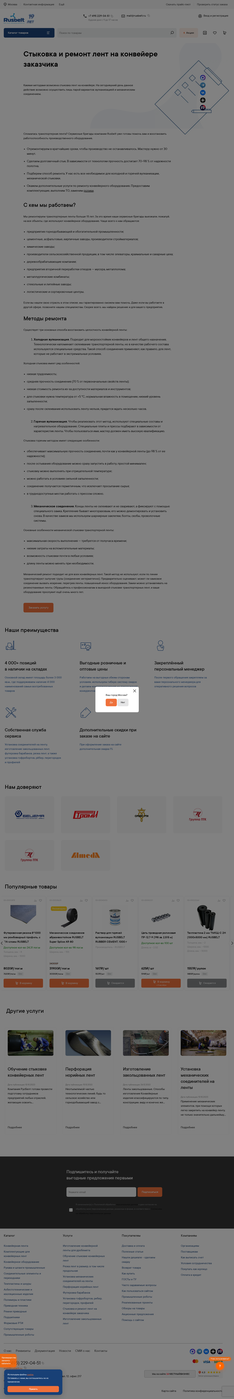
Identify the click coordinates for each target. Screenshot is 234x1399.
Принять (33, 1389)
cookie (30, 1374)
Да (111, 702)
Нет (123, 702)
